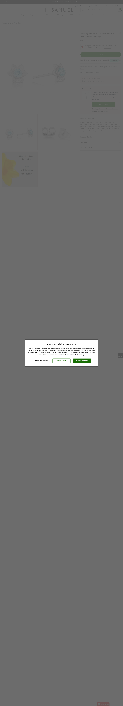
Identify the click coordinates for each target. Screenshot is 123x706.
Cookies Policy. (79, 355)
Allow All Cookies (82, 360)
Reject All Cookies (41, 360)
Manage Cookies (61, 360)
